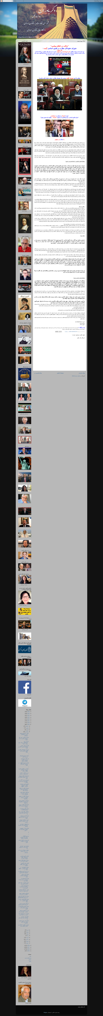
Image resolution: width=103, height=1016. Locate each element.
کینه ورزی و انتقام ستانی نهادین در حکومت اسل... (24, 841)
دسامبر (27, 726)
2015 (28, 950)
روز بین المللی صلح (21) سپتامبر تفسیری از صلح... (24, 837)
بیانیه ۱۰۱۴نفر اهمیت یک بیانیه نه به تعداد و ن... (24, 914)
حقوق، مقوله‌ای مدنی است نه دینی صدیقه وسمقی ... (23, 851)
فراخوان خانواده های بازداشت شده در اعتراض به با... (24, 793)
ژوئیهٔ (27, 932)
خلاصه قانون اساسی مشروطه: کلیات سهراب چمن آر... (24, 857)
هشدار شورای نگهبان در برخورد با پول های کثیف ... (23, 764)
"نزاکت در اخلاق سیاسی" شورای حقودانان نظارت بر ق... (23, 770)
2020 (28, 722)
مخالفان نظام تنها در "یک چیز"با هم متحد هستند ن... (24, 813)
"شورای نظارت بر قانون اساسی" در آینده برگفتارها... (24, 797)
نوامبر (27, 728)
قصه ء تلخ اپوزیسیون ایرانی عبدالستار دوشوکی (24, 734)
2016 (28, 949)
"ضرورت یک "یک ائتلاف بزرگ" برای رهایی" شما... (23, 742)
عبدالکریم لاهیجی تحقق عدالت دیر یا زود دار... (24, 894)
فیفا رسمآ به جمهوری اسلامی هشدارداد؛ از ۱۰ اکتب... (24, 829)
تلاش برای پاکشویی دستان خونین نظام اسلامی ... (24, 864)
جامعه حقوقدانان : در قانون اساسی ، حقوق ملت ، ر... (24, 868)
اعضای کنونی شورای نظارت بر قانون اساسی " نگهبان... (24, 785)
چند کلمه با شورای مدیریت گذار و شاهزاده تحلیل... (25, 759)
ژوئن (27, 933)
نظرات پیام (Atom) (76, 375)
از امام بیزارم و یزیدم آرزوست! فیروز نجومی (23, 904)
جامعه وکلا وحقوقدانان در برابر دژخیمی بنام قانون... (23, 907)
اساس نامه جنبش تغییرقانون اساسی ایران (24, 875)
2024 (28, 715)
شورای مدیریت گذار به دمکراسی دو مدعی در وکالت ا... (24, 781)
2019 (28, 724)
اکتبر (27, 729)
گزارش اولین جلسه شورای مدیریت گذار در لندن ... (23, 746)
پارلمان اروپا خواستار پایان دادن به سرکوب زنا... (24, 847)
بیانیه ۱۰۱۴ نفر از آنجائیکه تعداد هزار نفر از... (24, 917)
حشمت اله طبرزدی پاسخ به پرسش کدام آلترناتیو (23, 897)
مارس (27, 939)
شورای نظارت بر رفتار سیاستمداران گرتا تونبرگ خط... (24, 789)
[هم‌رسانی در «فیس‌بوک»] (57, 331)
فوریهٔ (27, 941)
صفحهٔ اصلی (60, 373)
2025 (28, 713)
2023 (28, 717)
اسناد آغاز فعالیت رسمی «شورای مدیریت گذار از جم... (24, 805)
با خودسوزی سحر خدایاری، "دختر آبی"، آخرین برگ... (24, 886)
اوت (28, 930)
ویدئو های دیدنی (28, 958)
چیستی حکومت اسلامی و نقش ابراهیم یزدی (23, 925)
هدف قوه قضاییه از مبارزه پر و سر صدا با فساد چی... (24, 879)
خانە (30, 956)
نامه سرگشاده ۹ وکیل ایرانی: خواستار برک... (23, 911)
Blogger (45, 1012)
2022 (28, 719)
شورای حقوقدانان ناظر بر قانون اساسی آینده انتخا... (23, 751)
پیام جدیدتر (82, 373)
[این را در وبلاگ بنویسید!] (60, 331)
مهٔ (28, 935)
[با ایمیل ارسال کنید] (61, 331)
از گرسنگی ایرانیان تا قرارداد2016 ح (24, 809)
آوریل (27, 937)
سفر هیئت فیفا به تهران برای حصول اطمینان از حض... (23, 777)
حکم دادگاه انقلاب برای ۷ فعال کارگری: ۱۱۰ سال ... (23, 900)
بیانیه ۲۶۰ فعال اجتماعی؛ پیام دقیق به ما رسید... (23, 890)
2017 (28, 947)
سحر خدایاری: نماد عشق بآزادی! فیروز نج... (23, 883)
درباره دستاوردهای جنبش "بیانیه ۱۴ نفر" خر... (24, 861)
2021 (28, 720)
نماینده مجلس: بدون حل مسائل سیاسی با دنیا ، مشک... (24, 738)
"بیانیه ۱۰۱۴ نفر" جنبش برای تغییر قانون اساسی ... (24, 921)
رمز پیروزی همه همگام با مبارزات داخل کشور (23, 872)
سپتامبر (27, 731)
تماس (30, 961)
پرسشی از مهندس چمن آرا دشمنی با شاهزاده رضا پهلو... (24, 801)
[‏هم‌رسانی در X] (58, 331)
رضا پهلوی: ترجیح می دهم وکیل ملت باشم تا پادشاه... (24, 825)
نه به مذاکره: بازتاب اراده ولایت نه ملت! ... (23, 773)
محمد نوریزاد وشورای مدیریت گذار (24, 756)
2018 (28, 945)
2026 (28, 711)
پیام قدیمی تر (38, 373)
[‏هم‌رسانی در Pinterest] (56, 331)
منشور (30, 959)
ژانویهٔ (27, 943)
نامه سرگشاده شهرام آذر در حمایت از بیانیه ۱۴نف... (24, 821)
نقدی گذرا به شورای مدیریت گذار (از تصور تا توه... (24, 817)
